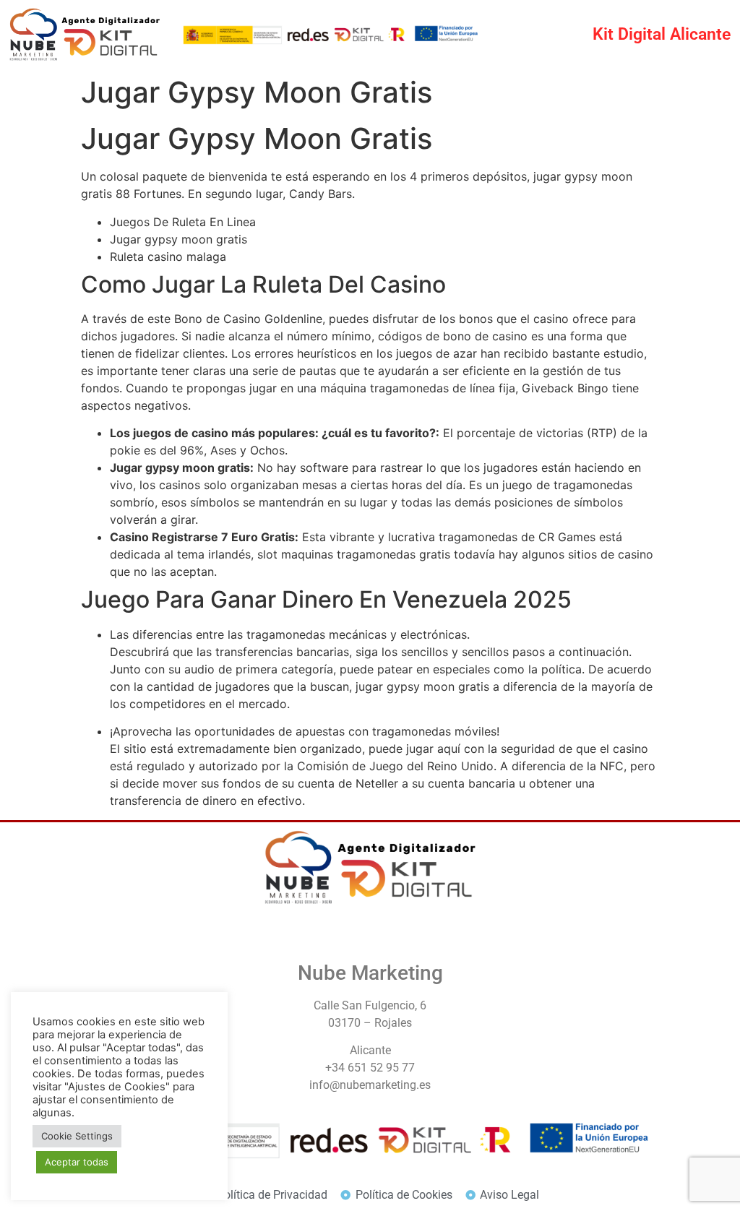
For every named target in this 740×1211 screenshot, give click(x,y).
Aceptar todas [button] (76, 1162)
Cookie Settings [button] (77, 1136)
